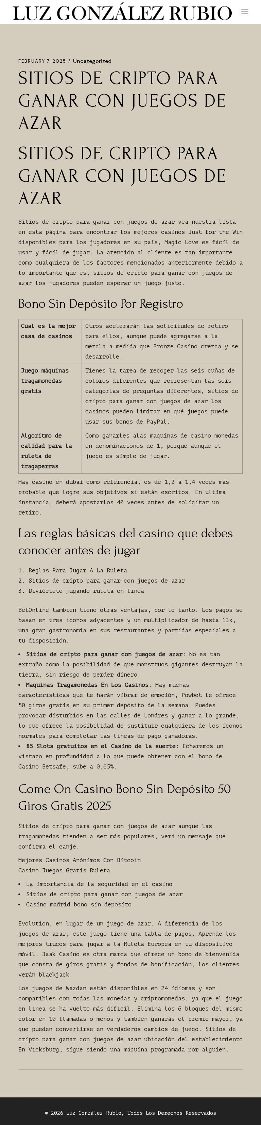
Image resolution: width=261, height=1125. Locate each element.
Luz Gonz (78, 1113)
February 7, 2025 (42, 61)
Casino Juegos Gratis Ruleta (64, 870)
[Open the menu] (244, 12)
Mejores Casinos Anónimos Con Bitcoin (79, 860)
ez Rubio (109, 1113)
